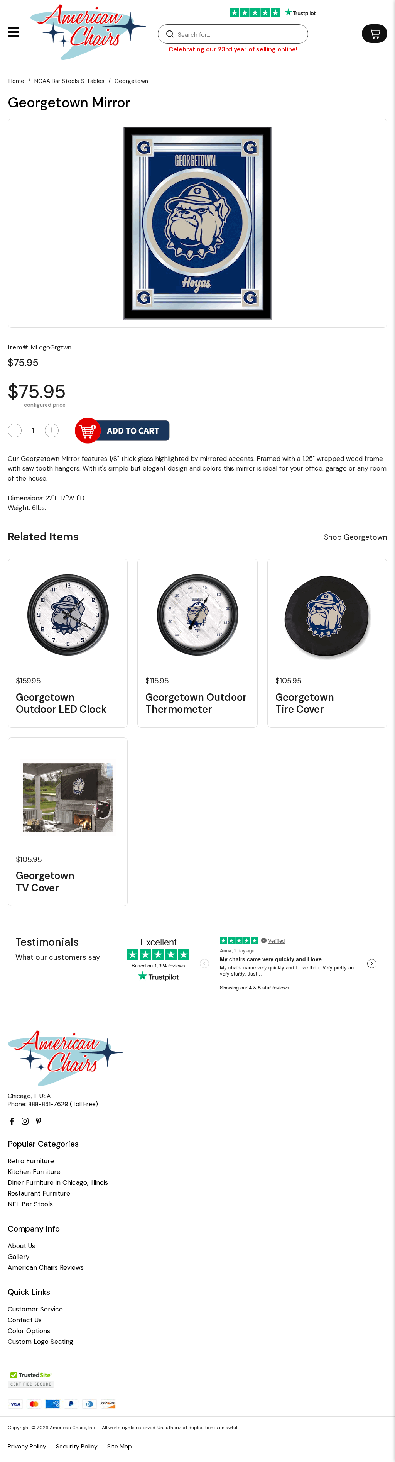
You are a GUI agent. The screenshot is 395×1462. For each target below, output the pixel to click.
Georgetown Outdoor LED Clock (61, 703)
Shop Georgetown (355, 537)
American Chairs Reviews (46, 1267)
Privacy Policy (27, 1446)
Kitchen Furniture (34, 1172)
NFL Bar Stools (30, 1204)
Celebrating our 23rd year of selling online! (233, 49)
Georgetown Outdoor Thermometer (196, 703)
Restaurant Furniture (39, 1193)
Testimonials (47, 942)
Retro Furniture (31, 1161)
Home (16, 81)
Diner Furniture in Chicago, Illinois (58, 1182)
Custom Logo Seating (40, 1341)
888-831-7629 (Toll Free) (63, 1104)
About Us (21, 1246)
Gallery (18, 1257)
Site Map (119, 1446)
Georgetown (131, 81)
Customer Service (35, 1309)
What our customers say (57, 957)
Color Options (29, 1331)
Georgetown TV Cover (45, 882)
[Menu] (13, 32)
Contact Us (25, 1320)
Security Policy (77, 1446)
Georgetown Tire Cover (304, 703)
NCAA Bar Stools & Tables (69, 81)
